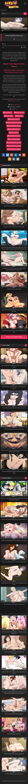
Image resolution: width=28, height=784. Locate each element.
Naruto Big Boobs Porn (14, 129)
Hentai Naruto (8, 112)
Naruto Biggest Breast (14, 139)
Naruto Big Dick (14, 132)
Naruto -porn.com (16, 100)
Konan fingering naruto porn (14, 122)
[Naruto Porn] (11, 5)
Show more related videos (14, 337)
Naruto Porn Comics (14, 119)
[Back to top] (23, 779)
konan (16, 109)
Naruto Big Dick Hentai (14, 135)
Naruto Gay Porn (20, 112)
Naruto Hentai (9, 115)
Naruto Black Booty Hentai (14, 142)
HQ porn (8, 57)
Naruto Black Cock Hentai (14, 145)
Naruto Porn (16, 104)
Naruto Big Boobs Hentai (14, 125)
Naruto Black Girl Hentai (14, 149)
